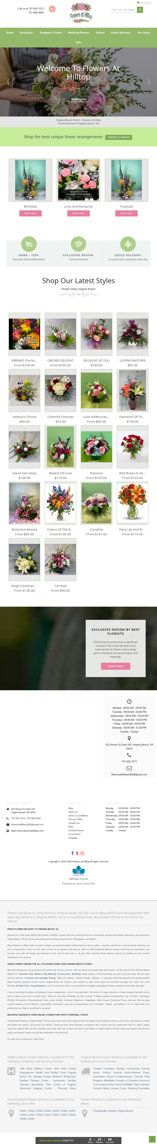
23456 (64, 1111)
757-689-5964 (34, 818)
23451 (23, 1111)
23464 (31, 1115)
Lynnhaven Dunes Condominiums (112, 1076)
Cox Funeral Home (103, 1084)
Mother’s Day (40, 974)
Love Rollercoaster (96, 417)
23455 (55, 1111)
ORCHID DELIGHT (60, 360)
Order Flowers (119, 137)
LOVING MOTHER (133, 360)
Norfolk (112, 1111)
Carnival (60, 586)
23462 (23, 1115)
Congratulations (38, 986)
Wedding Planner (79, 32)
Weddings (76, 974)
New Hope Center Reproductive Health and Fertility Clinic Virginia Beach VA (48, 1072)
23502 (64, 1115)
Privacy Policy (75, 819)
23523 (39, 1115)
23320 (72, 1115)
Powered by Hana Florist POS (78, 883)
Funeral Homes (76, 830)
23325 (23, 1119)
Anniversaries (64, 974)
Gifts (78, 42)
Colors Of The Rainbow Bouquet (60, 529)
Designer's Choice (51, 32)
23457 (72, 1111)
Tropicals (126, 206)
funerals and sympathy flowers (41, 978)
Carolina (96, 529)
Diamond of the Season (132, 417)
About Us (73, 812)
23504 (55, 1115)
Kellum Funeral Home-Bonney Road (126, 1072)
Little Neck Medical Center (36, 1068)
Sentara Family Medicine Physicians (54, 1076)
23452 (31, 1111)
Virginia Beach (125, 1111)
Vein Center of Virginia (61, 1084)
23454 (47, 1111)
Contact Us (74, 823)
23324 (31, 1119)
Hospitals (73, 838)
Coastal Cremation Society (108, 1068)
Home (10, 32)
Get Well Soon (22, 986)
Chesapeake (100, 1111)
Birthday (30, 206)
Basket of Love (60, 473)
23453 (39, 1111)
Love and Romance (78, 206)
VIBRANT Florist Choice (24, 360)
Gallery (100, 32)
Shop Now (78, 99)
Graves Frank (118, 1088)
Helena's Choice (24, 417)
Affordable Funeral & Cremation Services (126, 1080)
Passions (96, 473)
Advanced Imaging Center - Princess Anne (48, 1088)
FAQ (70, 826)
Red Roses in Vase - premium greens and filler (132, 473)
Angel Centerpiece (24, 586)
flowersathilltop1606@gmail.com (27, 824)
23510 (47, 1115)
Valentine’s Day (26, 974)
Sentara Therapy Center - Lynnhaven (42, 1080)
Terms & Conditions (78, 815)
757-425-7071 (18, 818)
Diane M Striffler (124, 1084)
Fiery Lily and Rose (132, 529)
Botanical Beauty (24, 529)
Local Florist (74, 834)
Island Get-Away (24, 473)
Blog (70, 808)
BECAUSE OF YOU (97, 360)
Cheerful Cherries (60, 417)
